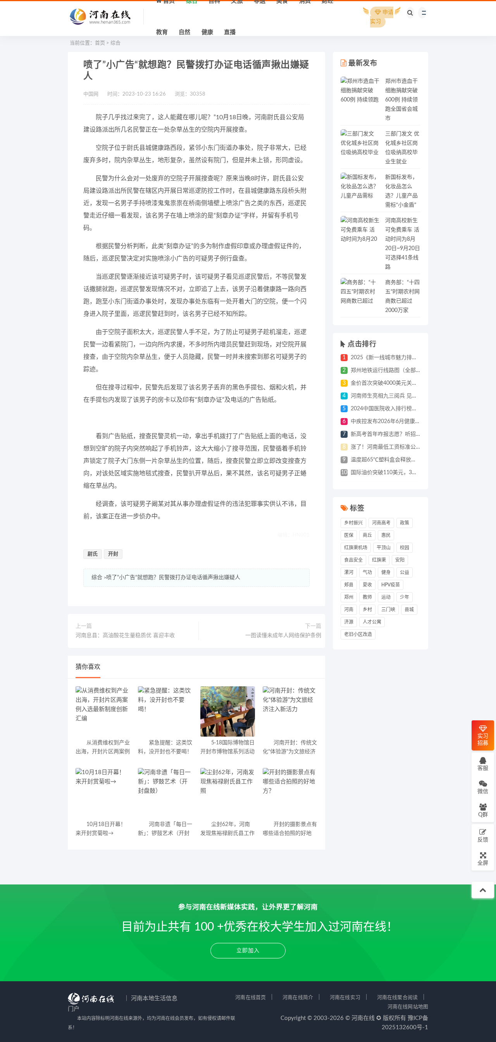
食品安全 (353, 560)
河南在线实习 (345, 997)
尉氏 (93, 554)
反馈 (482, 840)
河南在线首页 (250, 997)
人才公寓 (372, 622)
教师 (367, 597)
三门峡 (388, 609)
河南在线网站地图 (408, 1006)
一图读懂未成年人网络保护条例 (283, 635)
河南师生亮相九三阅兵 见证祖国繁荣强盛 (400, 396)
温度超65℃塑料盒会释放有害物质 (392, 460)
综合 (115, 43)
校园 (404, 547)
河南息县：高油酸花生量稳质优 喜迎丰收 (125, 635)
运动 (386, 597)
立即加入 (248, 950)
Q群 (483, 814)
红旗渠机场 (355, 547)
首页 (100, 43)
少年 (404, 597)
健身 (386, 572)
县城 (409, 609)
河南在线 (363, 1018)
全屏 (482, 863)
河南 (348, 609)
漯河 (348, 572)
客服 (482, 768)
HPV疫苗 (390, 585)
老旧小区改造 (358, 634)
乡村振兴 (353, 523)
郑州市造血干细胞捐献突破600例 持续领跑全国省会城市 (401, 100)
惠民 (386, 535)
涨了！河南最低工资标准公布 (386, 447)
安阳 (400, 560)
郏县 (348, 585)
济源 (348, 622)
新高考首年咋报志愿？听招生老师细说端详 (402, 434)
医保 (348, 535)
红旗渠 (379, 560)
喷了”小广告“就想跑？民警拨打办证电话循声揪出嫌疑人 (173, 577)
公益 (404, 572)
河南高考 (381, 523)
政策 (404, 523)
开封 (113, 554)
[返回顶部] (483, 890)
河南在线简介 (297, 997)
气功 (367, 572)
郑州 (348, 597)
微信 (482, 791)
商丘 (367, 535)
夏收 (367, 585)
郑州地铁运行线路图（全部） (386, 370)
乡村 (367, 609)
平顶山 (384, 547)
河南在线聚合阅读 (397, 997)
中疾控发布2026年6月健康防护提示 (394, 421)
